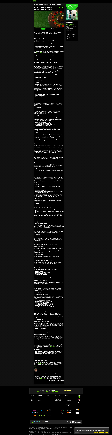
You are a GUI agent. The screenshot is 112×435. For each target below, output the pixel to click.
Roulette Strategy (41, 4)
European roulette (41, 363)
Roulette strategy (43, 378)
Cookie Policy (102, 430)
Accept (105, 432)
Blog (37, 4)
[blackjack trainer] (72, 19)
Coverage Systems (70, 31)
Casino (34, 4)
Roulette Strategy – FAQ (71, 38)
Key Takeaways (69, 39)
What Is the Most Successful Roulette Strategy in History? (71, 27)
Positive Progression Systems (71, 30)
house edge (51, 44)
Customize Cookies (77, 432)
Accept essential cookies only (97, 432)
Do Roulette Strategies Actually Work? (70, 25)
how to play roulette (39, 52)
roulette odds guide (53, 346)
